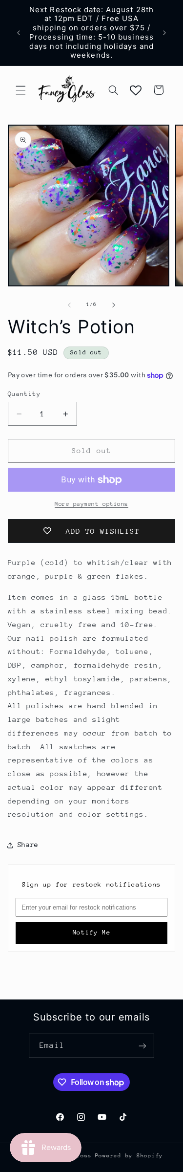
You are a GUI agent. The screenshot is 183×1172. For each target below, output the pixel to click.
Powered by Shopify (129, 1155)
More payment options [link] (91, 503)
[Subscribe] (142, 1046)
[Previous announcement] (18, 32)
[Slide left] (69, 305)
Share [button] (28, 844)
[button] (20, 90)
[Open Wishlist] (135, 90)
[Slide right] (113, 305)
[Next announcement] (164, 32)
